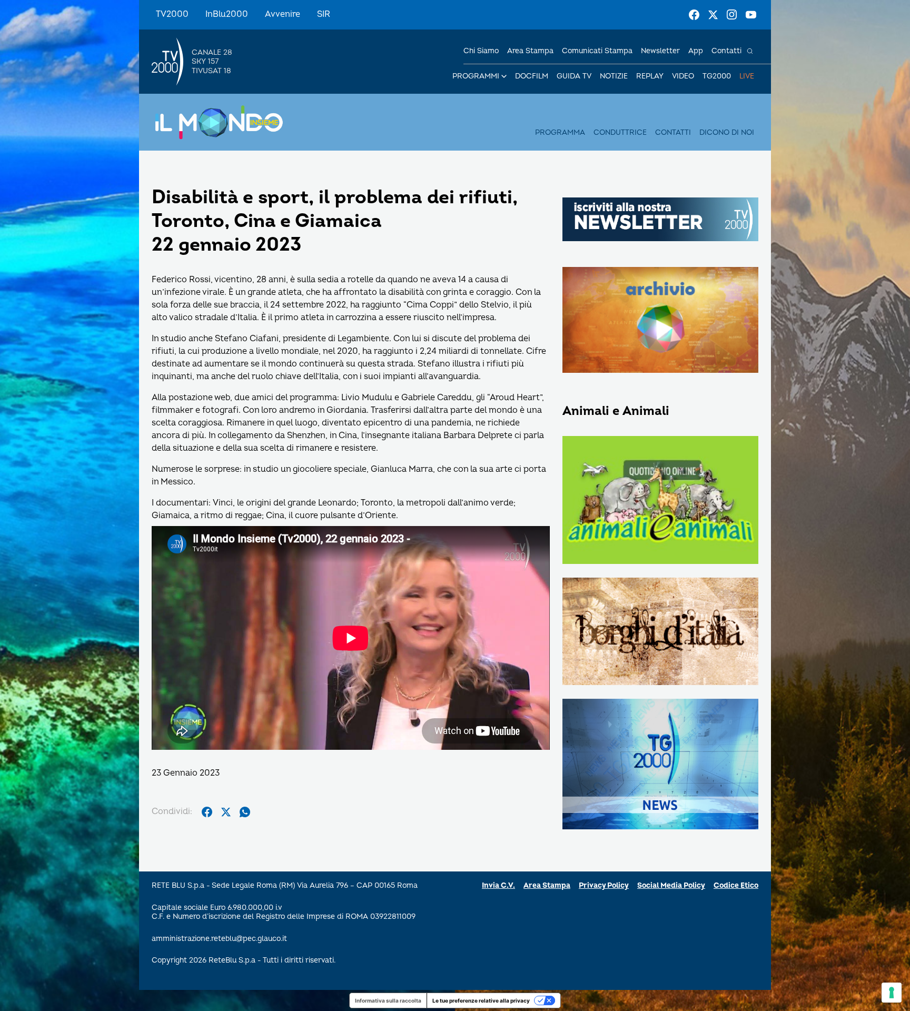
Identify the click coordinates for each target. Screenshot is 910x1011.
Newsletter (660, 50)
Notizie (614, 76)
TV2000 (172, 14)
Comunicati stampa (597, 50)
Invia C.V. (498, 885)
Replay (650, 76)
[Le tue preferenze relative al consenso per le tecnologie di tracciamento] (892, 993)
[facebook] (207, 812)
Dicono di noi (726, 132)
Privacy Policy (604, 885)
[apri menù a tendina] (504, 76)
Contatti (726, 50)
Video (683, 76)
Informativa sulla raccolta (388, 1000)
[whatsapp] (245, 812)
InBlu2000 (226, 14)
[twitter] (226, 812)
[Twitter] (713, 14)
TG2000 (717, 76)
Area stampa (530, 50)
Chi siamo (481, 50)
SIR (323, 14)
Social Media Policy (671, 885)
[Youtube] (751, 14)
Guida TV (574, 76)
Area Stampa (546, 885)
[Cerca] (749, 51)
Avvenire (282, 14)
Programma (560, 132)
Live (746, 76)
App (695, 50)
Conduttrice (620, 132)
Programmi (475, 76)
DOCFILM (531, 76)
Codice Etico (736, 885)
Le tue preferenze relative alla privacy (481, 1000)
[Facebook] (694, 14)
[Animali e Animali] (660, 501)
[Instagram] (732, 14)
